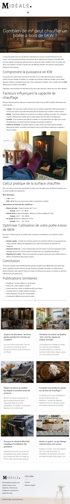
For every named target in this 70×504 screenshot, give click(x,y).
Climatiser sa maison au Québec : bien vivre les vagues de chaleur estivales (52, 337)
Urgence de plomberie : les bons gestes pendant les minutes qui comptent (17, 337)
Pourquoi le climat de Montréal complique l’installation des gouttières (17, 444)
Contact (27, 482)
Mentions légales (30, 485)
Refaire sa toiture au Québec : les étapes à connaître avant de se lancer (17, 390)
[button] (28, 12)
